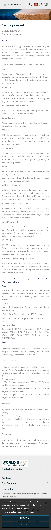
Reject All (25, 518)
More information (9, 512)
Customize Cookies (26, 512)
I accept (25, 524)
